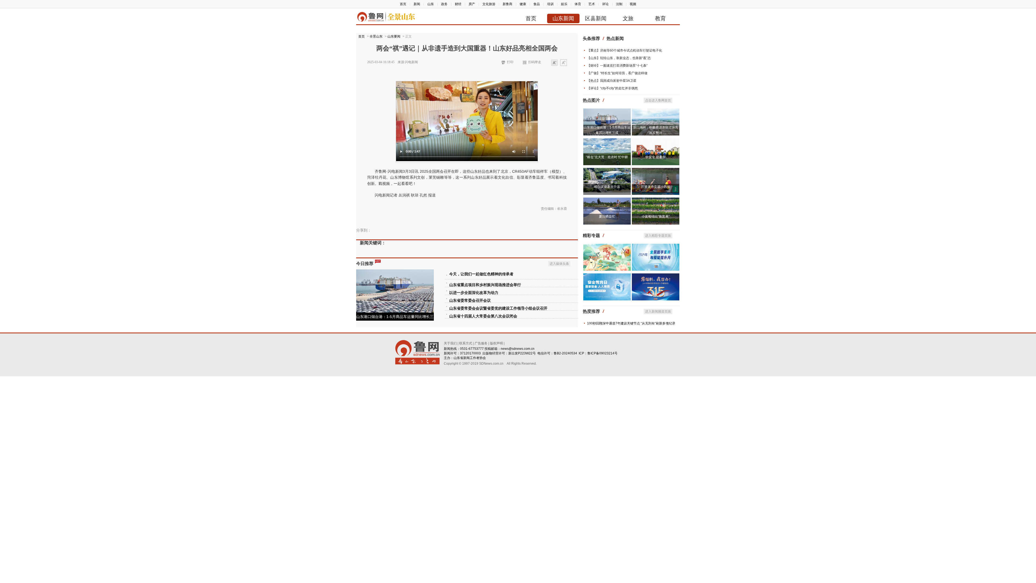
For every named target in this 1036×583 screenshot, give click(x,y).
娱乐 (564, 4)
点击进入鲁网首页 (658, 100)
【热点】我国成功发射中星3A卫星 (611, 81)
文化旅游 (488, 4)
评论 (605, 4)
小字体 (554, 63)
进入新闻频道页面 (658, 311)
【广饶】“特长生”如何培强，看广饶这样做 (617, 73)
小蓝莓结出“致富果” (656, 216)
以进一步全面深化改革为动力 (473, 293)
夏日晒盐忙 (607, 216)
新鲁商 (507, 4)
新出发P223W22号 (522, 353)
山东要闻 (393, 36)
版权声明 (496, 343)
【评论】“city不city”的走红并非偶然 (612, 88)
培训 (550, 4)
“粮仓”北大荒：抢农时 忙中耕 (607, 157)
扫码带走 (534, 62)
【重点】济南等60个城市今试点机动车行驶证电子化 (624, 50)
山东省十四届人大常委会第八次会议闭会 (483, 316)
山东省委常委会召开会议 (470, 301)
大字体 (563, 63)
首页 (403, 4)
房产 (472, 4)
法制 (619, 4)
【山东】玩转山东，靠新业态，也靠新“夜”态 (619, 58)
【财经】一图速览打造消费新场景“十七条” (617, 65)
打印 (510, 62)
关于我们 (450, 343)
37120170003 (470, 353)
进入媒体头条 (559, 264)
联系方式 (465, 343)
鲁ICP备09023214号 (602, 353)
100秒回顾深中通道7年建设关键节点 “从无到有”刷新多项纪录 (631, 323)
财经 (458, 4)
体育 (578, 4)
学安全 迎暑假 (655, 157)
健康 (523, 4)
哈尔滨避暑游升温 (607, 187)
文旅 (628, 18)
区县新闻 (595, 18)
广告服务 (481, 343)
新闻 (417, 4)
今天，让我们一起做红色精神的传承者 (481, 274)
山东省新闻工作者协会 (470, 358)
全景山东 (376, 36)
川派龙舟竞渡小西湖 (655, 187)
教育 (660, 18)
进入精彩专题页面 (658, 236)
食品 (536, 4)
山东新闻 (563, 18)
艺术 (591, 4)
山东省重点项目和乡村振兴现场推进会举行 (485, 285)
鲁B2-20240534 (565, 353)
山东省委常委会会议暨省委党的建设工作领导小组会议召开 (498, 308)
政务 (444, 4)
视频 (633, 4)
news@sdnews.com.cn (517, 349)
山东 (430, 4)
